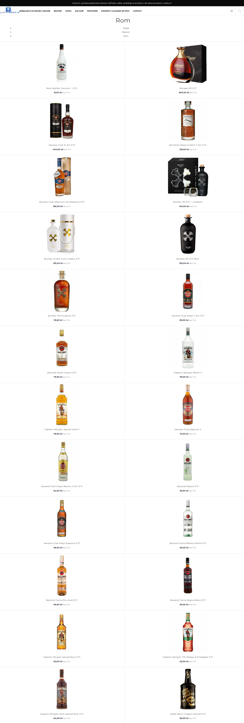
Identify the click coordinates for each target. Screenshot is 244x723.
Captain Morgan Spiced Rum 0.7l (61, 657)
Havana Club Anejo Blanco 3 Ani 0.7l (61, 486)
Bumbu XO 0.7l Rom (188, 259)
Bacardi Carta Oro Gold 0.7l (62, 600)
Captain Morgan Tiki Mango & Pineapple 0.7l (188, 657)
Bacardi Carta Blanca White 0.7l (188, 543)
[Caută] (239, 11)
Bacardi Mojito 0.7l (188, 486)
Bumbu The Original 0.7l (62, 315)
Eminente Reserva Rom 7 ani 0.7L (188, 145)
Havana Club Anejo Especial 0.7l (62, 543)
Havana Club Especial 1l (188, 429)
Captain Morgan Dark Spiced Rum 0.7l (61, 714)
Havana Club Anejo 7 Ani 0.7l (188, 315)
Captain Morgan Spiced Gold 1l (61, 429)
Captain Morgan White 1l (188, 372)
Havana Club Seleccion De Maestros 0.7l (61, 202)
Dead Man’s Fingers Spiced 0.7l (187, 714)
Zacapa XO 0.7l (187, 88)
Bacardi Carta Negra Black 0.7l (188, 600)
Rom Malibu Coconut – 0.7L (61, 88)
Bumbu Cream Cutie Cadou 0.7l (62, 259)
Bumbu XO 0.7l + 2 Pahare (188, 202)
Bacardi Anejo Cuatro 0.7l (61, 372)
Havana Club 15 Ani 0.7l (62, 145)
